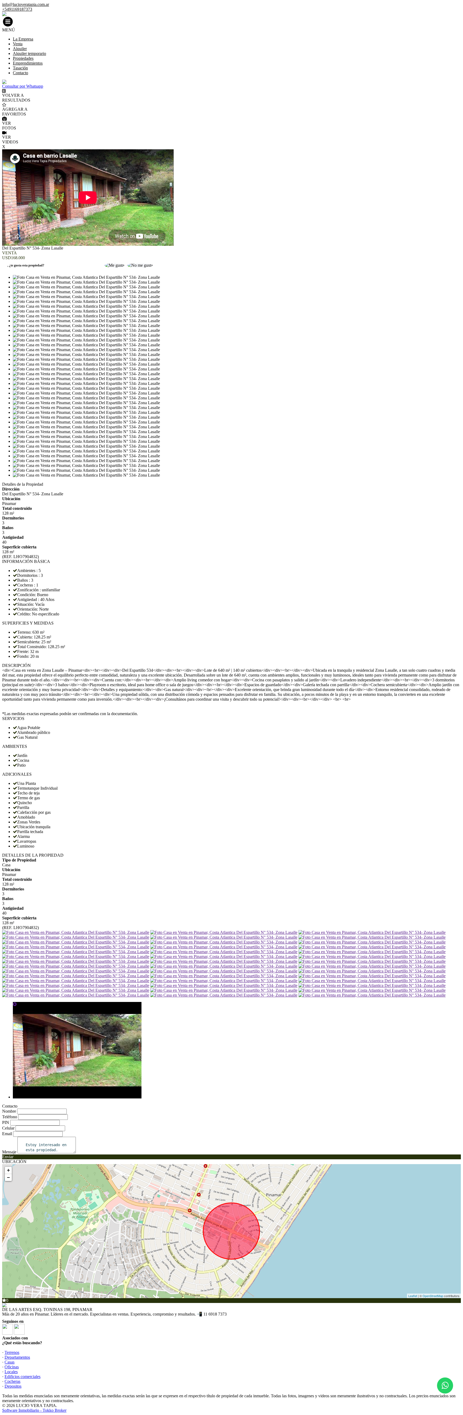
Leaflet (412, 1296)
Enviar (7, 1156)
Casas (9, 1362)
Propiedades (23, 58)
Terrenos (12, 1352)
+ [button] (8, 1170)
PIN (5, 1122)
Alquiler (20, 48)
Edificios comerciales (22, 1376)
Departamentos (17, 1357)
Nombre (9, 1111)
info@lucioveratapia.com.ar (25, 4)
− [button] (8, 1177)
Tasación (20, 68)
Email (7, 1133)
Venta (18, 44)
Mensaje (9, 1152)
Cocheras (12, 1381)
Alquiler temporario (29, 53)
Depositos (13, 1386)
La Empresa (23, 39)
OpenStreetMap (433, 1296)
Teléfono (9, 1117)
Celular (8, 1128)
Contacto (20, 72)
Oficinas (12, 1367)
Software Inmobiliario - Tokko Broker (34, 1410)
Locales (11, 1371)
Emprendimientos (28, 63)
